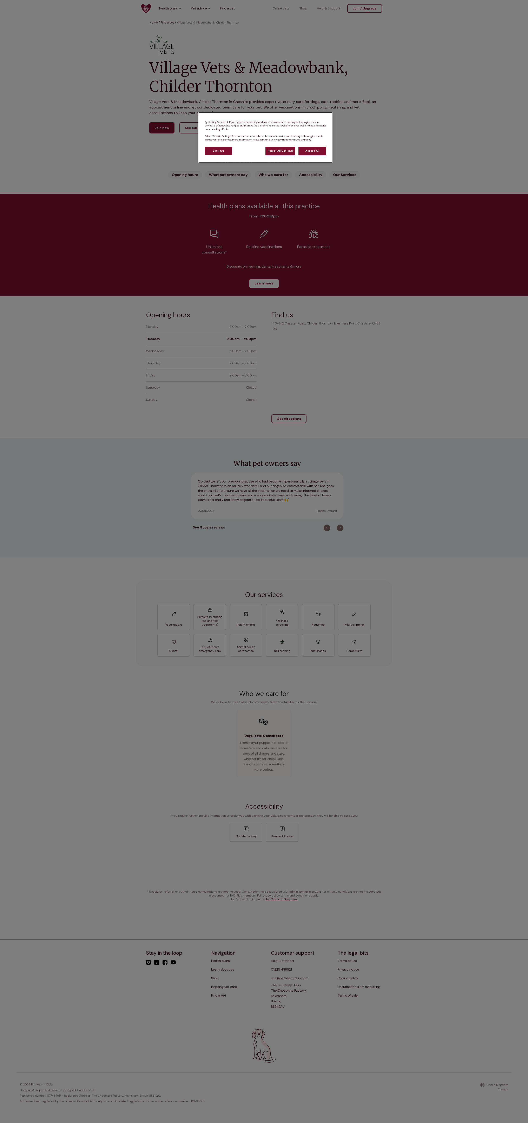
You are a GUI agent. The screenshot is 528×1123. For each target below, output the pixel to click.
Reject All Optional (280, 151)
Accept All (312, 151)
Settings (218, 151)
